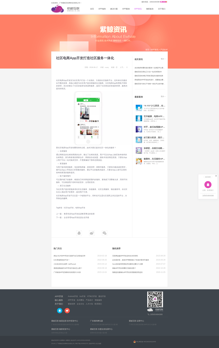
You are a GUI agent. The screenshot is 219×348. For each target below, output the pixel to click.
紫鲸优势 (71, 304)
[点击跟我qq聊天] (163, 2)
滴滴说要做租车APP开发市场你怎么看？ (68, 268)
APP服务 (102, 9)
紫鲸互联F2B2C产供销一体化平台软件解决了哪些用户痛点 (155, 84)
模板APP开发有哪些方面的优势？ (124, 268)
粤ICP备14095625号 (81, 343)
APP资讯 (138, 9)
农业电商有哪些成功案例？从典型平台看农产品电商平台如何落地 (158, 68)
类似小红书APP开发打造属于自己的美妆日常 (69, 256)
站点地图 (98, 343)
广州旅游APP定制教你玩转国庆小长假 (67, 272)
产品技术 (164, 50)
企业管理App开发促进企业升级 (76, 217)
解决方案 (114, 9)
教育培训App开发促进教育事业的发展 (79, 214)
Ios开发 (83, 296)
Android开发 (73, 296)
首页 (92, 9)
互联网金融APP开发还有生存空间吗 (125, 256)
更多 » (163, 59)
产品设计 (89, 300)
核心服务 (59, 300)
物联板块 (150, 9)
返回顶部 (208, 177)
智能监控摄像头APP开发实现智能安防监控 (127, 272)
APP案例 (126, 9)
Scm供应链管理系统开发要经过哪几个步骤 (127, 264)
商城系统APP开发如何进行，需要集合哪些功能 (151, 80)
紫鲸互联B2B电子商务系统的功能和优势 (149, 76)
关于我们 (161, 9)
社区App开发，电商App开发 (74, 208)
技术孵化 (80, 300)
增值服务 (98, 300)
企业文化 (80, 304)
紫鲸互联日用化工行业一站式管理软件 (148, 72)
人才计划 (89, 304)
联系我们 (98, 304)
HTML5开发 (92, 296)
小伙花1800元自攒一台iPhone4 (65, 264)
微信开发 (102, 296)
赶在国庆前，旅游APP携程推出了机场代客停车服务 (130, 260)
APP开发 (59, 296)
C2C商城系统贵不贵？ (62, 260)
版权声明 (92, 343)
